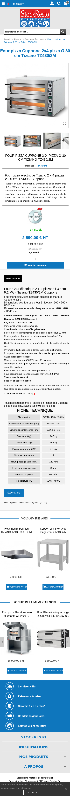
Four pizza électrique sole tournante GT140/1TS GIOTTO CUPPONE (17, 616)
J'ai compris (31, 792)
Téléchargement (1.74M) (36, 502)
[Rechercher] (59, 3)
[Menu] (3, 3)
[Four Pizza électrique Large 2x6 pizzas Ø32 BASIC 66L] (53, 638)
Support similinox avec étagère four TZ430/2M (53, 530)
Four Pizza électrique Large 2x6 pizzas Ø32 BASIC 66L (53, 614)
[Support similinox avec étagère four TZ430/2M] (53, 554)
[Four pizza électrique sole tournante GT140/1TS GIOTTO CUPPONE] (17, 638)
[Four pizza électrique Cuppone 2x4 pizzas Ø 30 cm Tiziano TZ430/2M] (64, 123)
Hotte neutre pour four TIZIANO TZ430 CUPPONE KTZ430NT (17, 532)
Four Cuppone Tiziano (14, 502)
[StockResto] (35, 18)
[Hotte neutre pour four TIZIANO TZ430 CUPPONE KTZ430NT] (17, 554)
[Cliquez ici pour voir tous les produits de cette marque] (35, 215)
